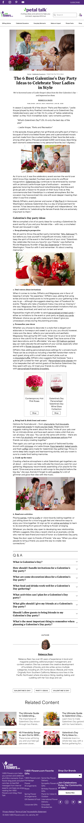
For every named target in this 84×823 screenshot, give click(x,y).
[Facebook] (60, 803)
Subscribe (70, 793)
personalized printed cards (60, 312)
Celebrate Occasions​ (22, 23)
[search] (54, 15)
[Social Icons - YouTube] (23, 3)
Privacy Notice (8, 811)
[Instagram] (67, 803)
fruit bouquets (62, 424)
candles (56, 472)
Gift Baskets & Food (32, 799)
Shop (80, 23)
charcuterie (49, 424)
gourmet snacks (24, 426)
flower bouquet (33, 346)
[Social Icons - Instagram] (10, 3)
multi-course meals (44, 426)
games (23, 517)
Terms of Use (21, 811)
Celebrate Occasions (38, 74)
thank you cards (66, 315)
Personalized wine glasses (61, 360)
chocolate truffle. (22, 358)
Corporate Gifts (31, 804)
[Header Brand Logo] (6, 16)
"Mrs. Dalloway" (68, 234)
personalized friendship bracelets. (33, 368)
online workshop (61, 523)
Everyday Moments (40, 23)
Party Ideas (42, 690)
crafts (37, 517)
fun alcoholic (27, 437)
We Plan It (60, 201)
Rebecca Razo (45, 100)
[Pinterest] (73, 803)
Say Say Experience (50, 244)
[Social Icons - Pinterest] (16, 3)
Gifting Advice (6, 23)
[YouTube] (80, 803)
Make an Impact (56, 23)
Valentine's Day (61, 690)
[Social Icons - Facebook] (3, 3)
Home (29, 74)
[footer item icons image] (11, 768)
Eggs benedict (57, 446)
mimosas (29, 446)
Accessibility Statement (36, 811)
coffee (25, 449)
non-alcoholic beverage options (53, 437)
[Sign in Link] (80, 15)
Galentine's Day (33, 181)
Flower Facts (70, 23)
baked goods (71, 446)
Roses (27, 788)
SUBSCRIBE (75, 2)
